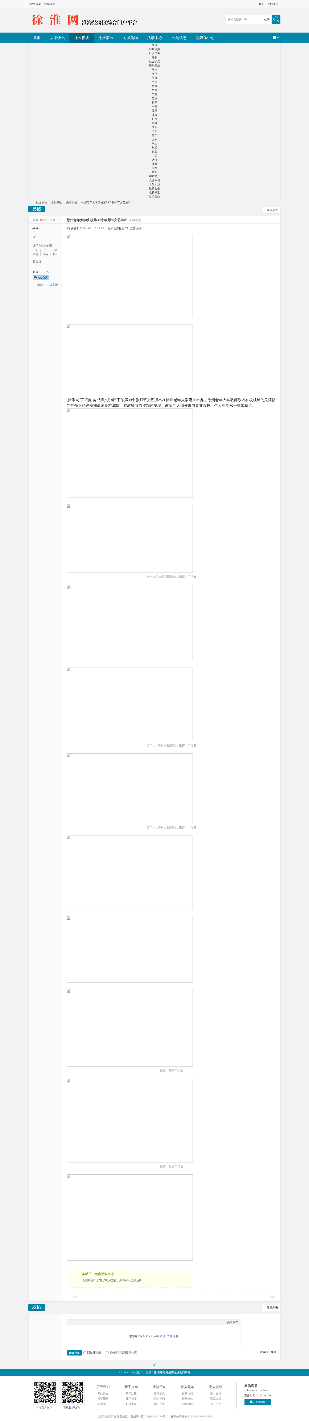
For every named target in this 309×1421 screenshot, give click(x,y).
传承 (154, 98)
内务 (154, 172)
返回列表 (272, 210)
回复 (74, 1297)
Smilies (100, 1322)
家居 (154, 143)
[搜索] (276, 20)
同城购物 (130, 38)
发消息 (54, 284)
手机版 (136, 1372)
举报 (272, 1297)
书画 (154, 106)
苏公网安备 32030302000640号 (192, 1416)
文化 (154, 73)
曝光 (154, 69)
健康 (154, 110)
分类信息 (179, 38)
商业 (154, 127)
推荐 (154, 167)
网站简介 (154, 176)
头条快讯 (57, 38)
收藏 (154, 102)
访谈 (154, 159)
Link (85, 1322)
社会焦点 (154, 61)
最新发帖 (187, 1398)
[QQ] (257, 1402)
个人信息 (215, 1403)
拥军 (154, 163)
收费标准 (154, 192)
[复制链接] (134, 220)
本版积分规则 (268, 1352)
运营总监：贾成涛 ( (129, 1416)
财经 (154, 147)
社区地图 (131, 1398)
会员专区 (56, 202)
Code (95, 1322)
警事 (154, 123)
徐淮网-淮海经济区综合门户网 (172, 1372)
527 (55, 250)
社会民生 (154, 53)
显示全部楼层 (116, 228)
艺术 (154, 90)
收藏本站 (49, 3)
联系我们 (154, 196)
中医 (154, 155)
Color (74, 1322)
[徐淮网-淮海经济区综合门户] (85, 27)
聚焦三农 (154, 65)
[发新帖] (36, 210)
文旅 (154, 139)
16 (35, 250)
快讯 (154, 45)
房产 (154, 135)
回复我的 (187, 1403)
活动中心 (154, 38)
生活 (154, 82)
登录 (261, 4)
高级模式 (232, 1322)
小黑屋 (147, 1372)
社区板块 (81, 38)
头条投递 (71, 202)
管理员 (37, 261)
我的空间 (159, 1398)
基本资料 (215, 1393)
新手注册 (131, 1393)
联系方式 (215, 1398)
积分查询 (131, 1403)
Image (79, 1322)
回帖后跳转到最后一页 (123, 1352)
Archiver (124, 1372)
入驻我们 (154, 180)
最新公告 (154, 188)
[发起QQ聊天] (41, 279)
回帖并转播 (94, 1352)
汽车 (154, 131)
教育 (154, 86)
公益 (154, 94)
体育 (154, 114)
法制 (154, 57)
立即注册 (272, 4)
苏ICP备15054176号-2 (154, 1416)
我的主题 (159, 1403)
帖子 (267, 19)
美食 (154, 77)
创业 (154, 151)
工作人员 (154, 184)
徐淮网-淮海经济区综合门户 (30, 202)
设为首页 (35, 3)
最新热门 (187, 1393)
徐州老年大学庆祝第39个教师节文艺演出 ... (107, 202)
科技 (154, 118)
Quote (90, 1322)
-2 (45, 250)
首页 (37, 38)
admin (35, 228)
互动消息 (159, 1393)
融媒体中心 (205, 38)
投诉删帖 (103, 1398)
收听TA (41, 284)
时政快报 (154, 49)
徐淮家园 (106, 38)
